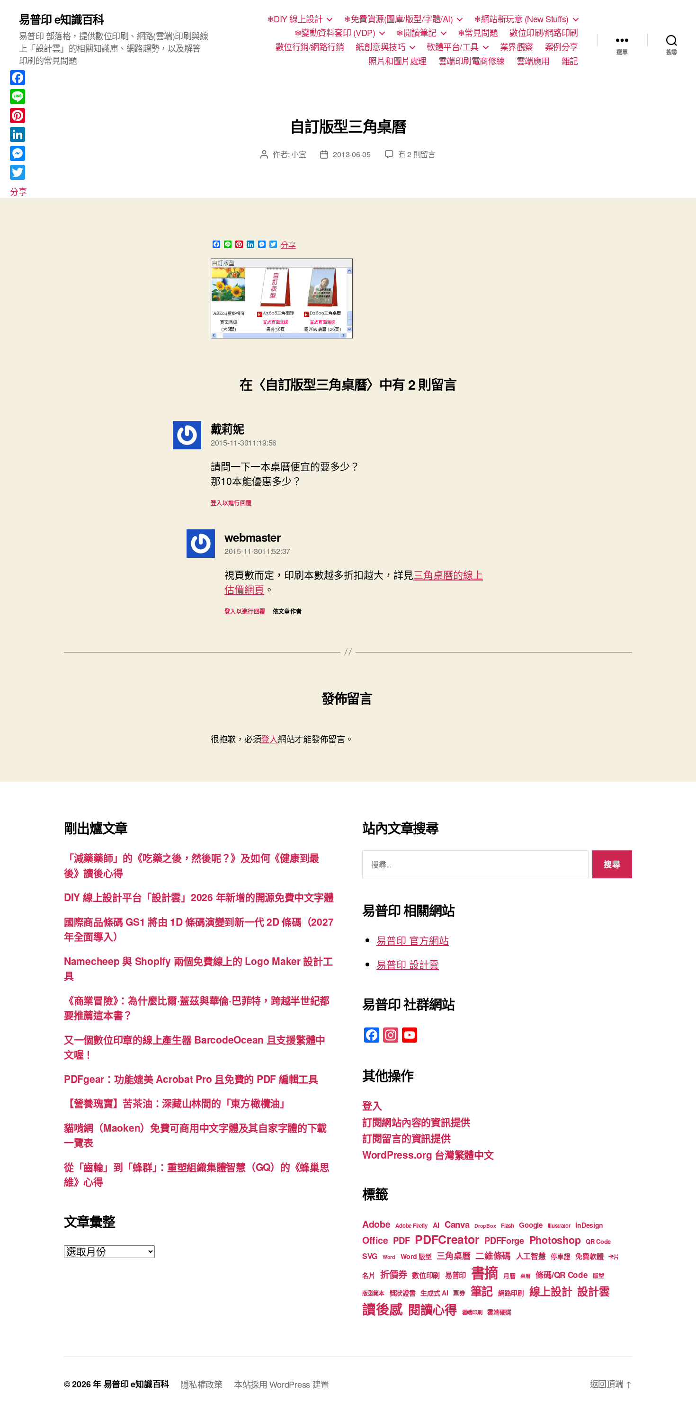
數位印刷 (426, 1275)
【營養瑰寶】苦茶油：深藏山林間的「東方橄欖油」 (177, 1103)
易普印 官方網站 (412, 940)
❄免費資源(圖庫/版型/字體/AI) (398, 19)
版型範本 (373, 1293)
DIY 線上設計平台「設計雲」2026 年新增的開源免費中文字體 (198, 897)
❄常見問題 (478, 32)
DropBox (485, 1225)
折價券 (393, 1274)
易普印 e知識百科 (61, 19)
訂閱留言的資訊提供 (406, 1138)
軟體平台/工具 (453, 47)
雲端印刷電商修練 (471, 61)
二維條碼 (493, 1255)
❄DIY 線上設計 (295, 19)
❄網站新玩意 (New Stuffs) (521, 19)
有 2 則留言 (417, 154)
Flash (507, 1226)
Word (389, 1256)
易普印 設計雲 (407, 964)
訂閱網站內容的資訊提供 (416, 1122)
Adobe (376, 1224)
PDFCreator (447, 1239)
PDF (401, 1240)
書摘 (484, 1272)
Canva (457, 1224)
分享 (288, 245)
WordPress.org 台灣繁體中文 (428, 1154)
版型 (598, 1276)
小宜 (298, 154)
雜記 (570, 61)
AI (436, 1225)
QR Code (598, 1241)
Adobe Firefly (411, 1226)
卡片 (613, 1257)
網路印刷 (511, 1292)
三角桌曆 (453, 1256)
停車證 (560, 1256)
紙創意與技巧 (380, 47)
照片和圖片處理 (397, 61)
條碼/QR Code (561, 1274)
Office (375, 1240)
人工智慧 (531, 1255)
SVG (369, 1255)
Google (530, 1225)
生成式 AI (434, 1292)
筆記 (482, 1291)
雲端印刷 (472, 1312)
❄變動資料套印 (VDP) (334, 32)
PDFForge (504, 1240)
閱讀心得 (432, 1309)
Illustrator (559, 1226)
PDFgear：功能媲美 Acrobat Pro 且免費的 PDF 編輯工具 (191, 1079)
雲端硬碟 (499, 1311)
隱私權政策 (201, 1384)
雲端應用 (533, 61)
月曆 (509, 1275)
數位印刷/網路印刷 (543, 32)
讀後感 (382, 1309)
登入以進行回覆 (231, 503)
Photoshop (555, 1239)
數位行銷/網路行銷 (310, 47)
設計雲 (593, 1291)
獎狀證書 (403, 1292)
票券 (459, 1293)
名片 (368, 1275)
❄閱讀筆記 (416, 32)
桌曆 (525, 1275)
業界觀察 (516, 47)
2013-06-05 (351, 154)
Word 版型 (416, 1256)
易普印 (455, 1275)
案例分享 (561, 47)
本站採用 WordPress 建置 (281, 1384)
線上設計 (550, 1291)
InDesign (589, 1225)
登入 (269, 738)
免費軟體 (589, 1256)
